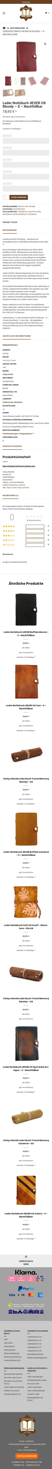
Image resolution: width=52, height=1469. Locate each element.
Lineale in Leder (33, 1394)
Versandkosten (19, 117)
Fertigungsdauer (29, 1450)
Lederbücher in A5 (34, 1340)
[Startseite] (26, 13)
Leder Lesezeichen (34, 1387)
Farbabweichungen (10, 434)
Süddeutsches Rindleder (12, 402)
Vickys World (8, 374)
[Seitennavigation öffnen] (7, 13)
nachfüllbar (34, 212)
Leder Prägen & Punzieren (14, 1387)
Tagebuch (32, 214)
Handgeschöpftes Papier (37, 1380)
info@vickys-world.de (16, 485)
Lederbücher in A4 (34, 1337)
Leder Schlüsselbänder (36, 1391)
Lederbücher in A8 (34, 1351)
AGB (5, 1339)
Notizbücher (17, 28)
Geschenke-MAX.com (33, 1462)
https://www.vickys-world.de (18, 488)
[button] (45, 44)
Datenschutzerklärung (12, 1357)
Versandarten (9, 1346)
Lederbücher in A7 (34, 1347)
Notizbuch (7, 214)
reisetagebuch (20, 214)
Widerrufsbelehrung (11, 1353)
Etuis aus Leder (33, 1384)
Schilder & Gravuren (11, 1391)
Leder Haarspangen (35, 1377)
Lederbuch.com (18, 1462)
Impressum (26, 2)
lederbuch (23, 212)
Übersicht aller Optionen (13, 1374)
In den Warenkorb (18, 197)
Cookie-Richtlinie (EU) (12, 1360)
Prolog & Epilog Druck (12, 1394)
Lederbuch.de (18, 1465)
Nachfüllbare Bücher (35, 1354)
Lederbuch (29, 1441)
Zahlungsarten (9, 1350)
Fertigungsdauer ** (26, 434)
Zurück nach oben (26, 1262)
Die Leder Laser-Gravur (13, 1378)
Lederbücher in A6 (34, 1344)
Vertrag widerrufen (26, 1456)
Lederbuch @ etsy (33, 1465)
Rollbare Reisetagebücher (37, 1358)
